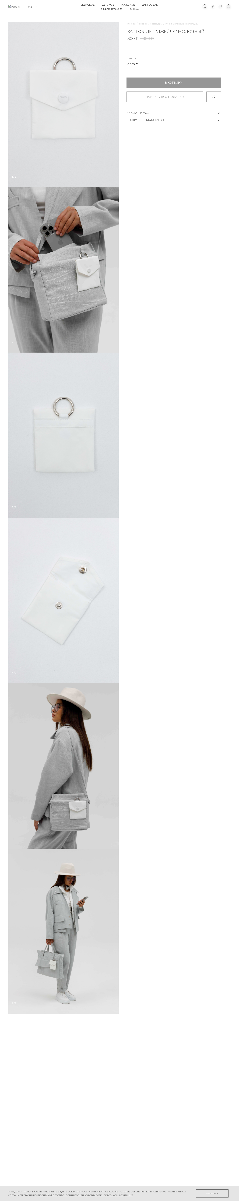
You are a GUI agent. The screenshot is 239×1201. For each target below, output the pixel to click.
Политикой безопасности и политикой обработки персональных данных (85, 1195)
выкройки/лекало (111, 8)
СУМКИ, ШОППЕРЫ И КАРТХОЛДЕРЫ (182, 23)
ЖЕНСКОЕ (87, 4)
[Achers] (14, 7)
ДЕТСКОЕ (107, 4)
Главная (131, 23)
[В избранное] (213, 97)
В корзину (173, 83)
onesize (133, 64)
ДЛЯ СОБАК (150, 4)
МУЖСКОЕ (128, 4)
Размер (132, 58)
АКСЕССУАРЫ (156, 23)
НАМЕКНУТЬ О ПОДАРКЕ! (165, 97)
